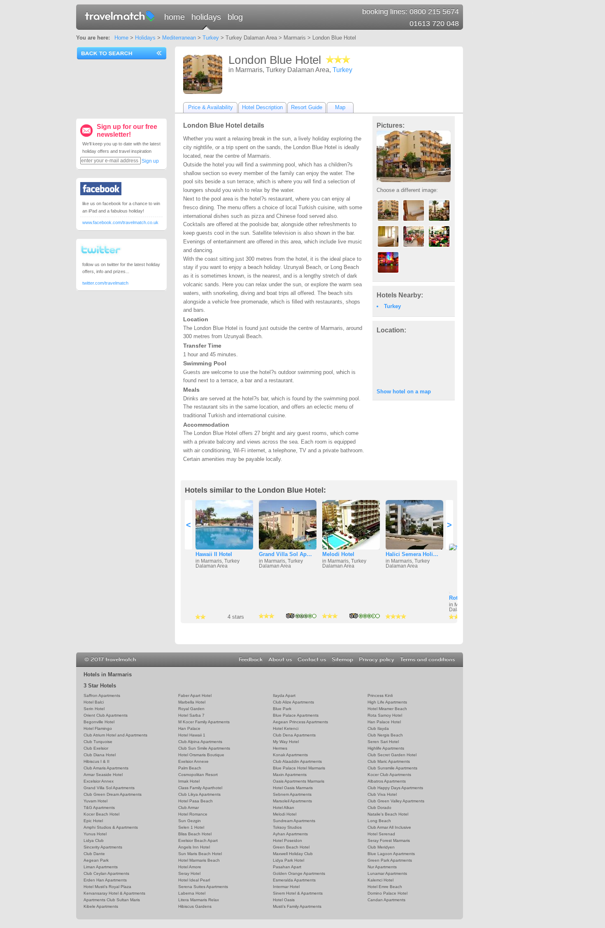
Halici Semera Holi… (412, 554)
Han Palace (189, 728)
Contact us (312, 659)
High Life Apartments (387, 702)
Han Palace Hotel (384, 722)
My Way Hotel (286, 741)
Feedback (251, 659)
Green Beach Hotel (291, 847)
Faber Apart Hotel (195, 695)
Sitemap (342, 659)
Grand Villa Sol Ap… (285, 554)
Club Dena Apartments (294, 735)
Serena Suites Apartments (203, 886)
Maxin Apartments (290, 774)
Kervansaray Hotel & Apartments (114, 893)
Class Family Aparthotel (200, 787)
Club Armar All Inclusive (389, 827)
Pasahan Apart (287, 867)
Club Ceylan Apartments (106, 873)
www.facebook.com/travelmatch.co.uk (120, 222)
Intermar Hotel (286, 886)
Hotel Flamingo (98, 728)
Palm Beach (189, 768)
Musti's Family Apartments (297, 906)
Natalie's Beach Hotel (388, 814)
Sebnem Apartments (292, 794)
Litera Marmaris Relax (198, 900)
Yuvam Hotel (95, 801)
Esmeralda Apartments (294, 880)
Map (340, 107)
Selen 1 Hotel (191, 827)
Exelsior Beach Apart (198, 840)
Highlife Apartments (386, 748)
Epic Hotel (93, 820)
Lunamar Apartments (387, 873)
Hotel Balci (94, 702)
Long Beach (379, 820)
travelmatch (120, 15)
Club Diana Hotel (100, 755)
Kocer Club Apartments (389, 774)
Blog (235, 16)
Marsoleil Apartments (292, 801)
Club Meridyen (381, 847)
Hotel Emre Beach (385, 886)
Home (174, 16)
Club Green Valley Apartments (396, 801)
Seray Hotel (189, 873)
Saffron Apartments (102, 695)
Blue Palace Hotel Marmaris (299, 768)
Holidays (206, 16)
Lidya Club (94, 840)
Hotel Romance (192, 814)
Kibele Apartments (101, 906)
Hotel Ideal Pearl (194, 880)
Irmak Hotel (189, 781)
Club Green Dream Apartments (113, 794)
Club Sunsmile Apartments (392, 768)
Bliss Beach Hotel (195, 834)
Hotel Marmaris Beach (199, 860)
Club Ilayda (378, 728)
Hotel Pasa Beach (195, 801)
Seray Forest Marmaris (389, 840)
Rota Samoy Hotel (385, 715)
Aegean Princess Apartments (300, 722)
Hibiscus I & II (96, 761)
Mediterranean (179, 38)
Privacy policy (376, 659)
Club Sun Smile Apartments (204, 748)
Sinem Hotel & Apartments (298, 893)
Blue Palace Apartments (296, 715)
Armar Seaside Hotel (103, 774)
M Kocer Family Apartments (204, 722)
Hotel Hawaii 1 (191, 735)
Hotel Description (262, 107)
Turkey (210, 38)
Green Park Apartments (390, 860)
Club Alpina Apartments (200, 741)
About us (280, 659)
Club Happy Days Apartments (395, 787)
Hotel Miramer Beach (387, 708)
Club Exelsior (96, 748)
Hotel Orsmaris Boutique (201, 755)
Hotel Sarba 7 (191, 715)
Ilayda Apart (284, 695)
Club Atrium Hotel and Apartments (115, 735)
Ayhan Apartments (290, 834)
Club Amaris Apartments (106, 768)
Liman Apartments (101, 867)
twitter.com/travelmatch (105, 283)
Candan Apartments (386, 900)
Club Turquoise (98, 741)
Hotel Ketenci (285, 728)
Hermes (280, 748)
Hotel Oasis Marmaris (293, 787)
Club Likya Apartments (199, 794)
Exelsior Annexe (193, 761)
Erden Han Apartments (105, 880)
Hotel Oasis (284, 900)
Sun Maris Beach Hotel (200, 853)
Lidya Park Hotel (288, 860)
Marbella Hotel (191, 702)
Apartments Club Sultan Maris (112, 900)
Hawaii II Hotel (213, 554)
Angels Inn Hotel (194, 847)
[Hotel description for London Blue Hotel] (202, 74)
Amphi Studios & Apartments (111, 827)
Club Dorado (379, 807)
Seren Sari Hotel (383, 741)
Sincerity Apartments (103, 847)
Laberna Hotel (191, 893)
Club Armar (188, 807)
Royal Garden (191, 708)
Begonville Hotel (99, 722)
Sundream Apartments (294, 820)
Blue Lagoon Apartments (391, 853)
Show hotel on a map (404, 391)
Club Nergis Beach (385, 735)
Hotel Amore (189, 867)
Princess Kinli (380, 695)
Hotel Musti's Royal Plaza (107, 886)
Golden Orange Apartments (299, 873)
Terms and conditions (427, 659)
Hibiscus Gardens (195, 906)
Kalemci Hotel (380, 880)
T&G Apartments (99, 807)
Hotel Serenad (381, 834)
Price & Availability (210, 107)
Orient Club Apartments (106, 715)
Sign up (150, 161)
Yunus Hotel (95, 834)
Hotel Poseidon (287, 840)
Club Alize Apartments (293, 702)
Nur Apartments (382, 867)
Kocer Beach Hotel (101, 814)
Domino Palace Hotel (387, 893)
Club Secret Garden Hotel (392, 755)
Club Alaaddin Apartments (297, 761)
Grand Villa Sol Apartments (109, 787)
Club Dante (94, 853)
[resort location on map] (414, 360)
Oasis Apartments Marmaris (298, 781)
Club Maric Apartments (389, 761)
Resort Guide (306, 107)
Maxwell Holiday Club (293, 853)
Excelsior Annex (99, 781)
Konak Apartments (290, 755)
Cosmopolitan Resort (198, 774)
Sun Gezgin (189, 820)
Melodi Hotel (338, 554)
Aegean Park (96, 860)
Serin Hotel (94, 708)
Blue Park (282, 708)
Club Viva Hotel (382, 794)
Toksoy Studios (287, 827)
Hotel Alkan (283, 807)
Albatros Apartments (387, 781)
